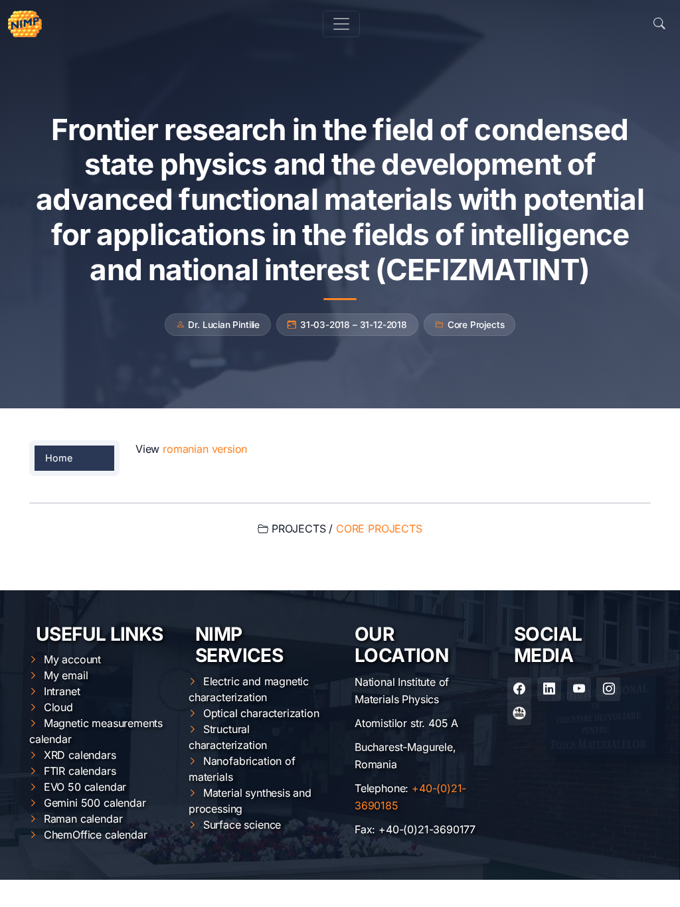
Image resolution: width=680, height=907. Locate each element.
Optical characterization (261, 713)
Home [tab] (58, 457)
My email (66, 675)
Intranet (62, 691)
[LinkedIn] (549, 689)
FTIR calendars (80, 771)
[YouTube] (579, 689)
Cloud (58, 707)
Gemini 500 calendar (95, 802)
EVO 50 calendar (85, 786)
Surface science (242, 824)
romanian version (205, 448)
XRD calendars (80, 755)
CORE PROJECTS (379, 528)
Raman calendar (83, 818)
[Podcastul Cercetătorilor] (519, 713)
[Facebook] (519, 689)
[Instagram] (608, 689)
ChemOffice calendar (95, 834)
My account (72, 659)
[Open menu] (341, 24)
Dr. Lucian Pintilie (224, 324)
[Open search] (659, 24)
